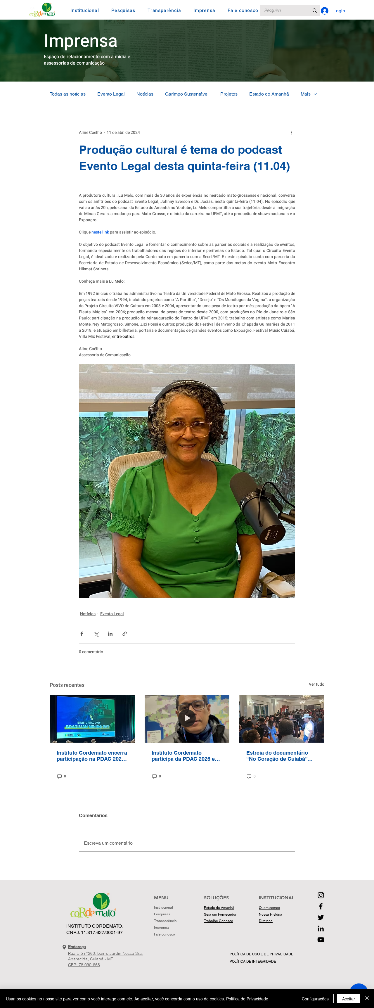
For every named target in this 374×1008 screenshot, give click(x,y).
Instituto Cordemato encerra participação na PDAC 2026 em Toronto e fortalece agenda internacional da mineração (92, 756)
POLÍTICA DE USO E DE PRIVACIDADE (261, 954)
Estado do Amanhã (269, 94)
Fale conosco (164, 934)
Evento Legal (111, 94)
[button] (84, 10)
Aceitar (348, 999)
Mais (306, 94)
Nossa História (270, 914)
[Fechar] (366, 998)
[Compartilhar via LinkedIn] (110, 634)
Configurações (315, 999)
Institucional (163, 907)
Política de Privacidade (247, 999)
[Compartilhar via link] (124, 634)
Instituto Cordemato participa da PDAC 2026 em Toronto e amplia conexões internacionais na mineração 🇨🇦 (185, 756)
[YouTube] (321, 940)
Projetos (229, 94)
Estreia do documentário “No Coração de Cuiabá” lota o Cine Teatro (277, 756)
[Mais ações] (291, 132)
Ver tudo (316, 684)
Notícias (144, 94)
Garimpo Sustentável (187, 94)
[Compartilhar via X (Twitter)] (96, 634)
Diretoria (266, 921)
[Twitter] (321, 917)
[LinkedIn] (321, 928)
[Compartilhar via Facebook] (81, 634)
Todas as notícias (68, 94)
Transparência (165, 921)
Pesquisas (162, 914)
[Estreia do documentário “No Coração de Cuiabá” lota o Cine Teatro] (281, 719)
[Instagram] (321, 895)
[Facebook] (321, 906)
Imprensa (161, 928)
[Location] (64, 947)
